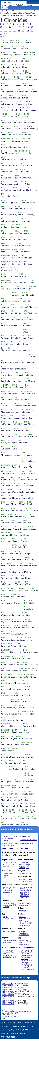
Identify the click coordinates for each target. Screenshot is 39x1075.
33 (13, 436)
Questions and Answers (24, 1023)
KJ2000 (21, 881)
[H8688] (26, 674)
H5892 (3, 631)
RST (28, 950)
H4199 (13, 508)
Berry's (4, 1033)
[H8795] (8, 262)
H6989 (30, 403)
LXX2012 (6, 907)
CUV (20, 941)
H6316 (22, 108)
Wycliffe (5, 887)
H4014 (3, 816)
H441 (14, 785)
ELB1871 (22, 924)
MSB (7, 866)
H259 (2, 268)
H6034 (3, 520)
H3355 (3, 286)
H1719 (10, 132)
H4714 (9, 108)
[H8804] (8, 138)
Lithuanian (29, 964)
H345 (2, 563)
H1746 (14, 385)
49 (21, 726)
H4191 (18, 638)
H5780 (3, 237)
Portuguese (28, 966)
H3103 (26, 317)
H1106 (3, 625)
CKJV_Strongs (25, 897)
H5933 (3, 798)
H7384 (25, 83)
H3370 (11, 416)
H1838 (13, 631)
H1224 (19, 644)
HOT (20, 911)
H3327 (15, 360)
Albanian (24, 950)
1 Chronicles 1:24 (8, 991)
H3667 (28, 108)
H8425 (3, 89)
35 (17, 473)
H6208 (3, 206)
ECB (20, 868)
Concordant (22, 866)
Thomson (6, 903)
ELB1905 (28, 924)
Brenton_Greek (7, 905)
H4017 (26, 379)
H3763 (3, 582)
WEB (4, 864)
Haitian (30, 957)
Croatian (30, 952)
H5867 (12, 225)
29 (5, 33)
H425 (21, 804)
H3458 (21, 360)
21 (5, 30)
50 (31, 738)
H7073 (3, 496)
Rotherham (26, 864)
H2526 (3, 58)
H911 (10, 674)
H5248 (14, 138)
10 (31, 23)
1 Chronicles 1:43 (8, 1002)
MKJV (25, 879)
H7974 (14, 249)
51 (26, 781)
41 (18, 566)
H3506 (23, 576)
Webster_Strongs (25, 890)
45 (21, 652)
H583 (18, 40)
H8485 (10, 391)
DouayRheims (7, 892)
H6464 (3, 761)
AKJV (8, 864)
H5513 (17, 206)
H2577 (3, 218)
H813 (13, 83)
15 (14, 27)
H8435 (3, 366)
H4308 (26, 773)
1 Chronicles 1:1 (7, 984)
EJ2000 (9, 957)
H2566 (3, 576)
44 (26, 634)
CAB (14, 905)
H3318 (17, 169)
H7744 (26, 422)
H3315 (9, 58)
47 (12, 695)
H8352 (12, 40)
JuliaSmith (25, 862)
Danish (27, 954)
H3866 (28, 151)
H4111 (3, 46)
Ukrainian (31, 969)
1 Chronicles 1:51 (8, 1004)
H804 (18, 225)
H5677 (14, 255)
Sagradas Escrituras (9, 940)
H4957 (3, 705)
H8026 (24, 292)
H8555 (10, 496)
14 (10, 27)
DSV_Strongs (10, 931)
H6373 (32, 804)
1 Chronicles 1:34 (8, 996)
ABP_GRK (22, 903)
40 (19, 541)
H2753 (3, 533)
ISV (27, 874)
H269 (14, 539)
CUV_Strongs (26, 941)
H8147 (14, 262)
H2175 (3, 416)
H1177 (14, 730)
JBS (12, 942)
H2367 (14, 656)
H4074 (3, 71)
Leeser (5, 954)
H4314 (15, 779)
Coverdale (11, 887)
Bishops (10, 890)
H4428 (3, 600)
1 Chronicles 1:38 (8, 1000)
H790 (11, 576)
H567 (2, 194)
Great (10, 889)
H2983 (28, 188)
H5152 (18, 342)
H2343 (11, 237)
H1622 (3, 200)
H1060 (3, 188)
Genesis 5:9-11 (7, 1016)
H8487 (3, 489)
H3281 (29, 477)
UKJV (26, 881)
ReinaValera (7, 942)
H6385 (3, 280)
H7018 (28, 40)
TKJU (30, 881)
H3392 (20, 299)
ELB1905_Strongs (24, 925)
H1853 (27, 305)
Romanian (24, 969)
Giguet (21, 931)
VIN (30, 874)
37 (33, 498)
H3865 (17, 231)
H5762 (3, 693)
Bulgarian (24, 952)
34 (33, 455)
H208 (2, 557)
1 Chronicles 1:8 (7, 987)
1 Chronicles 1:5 (7, 986)
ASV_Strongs (24, 892)
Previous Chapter (18, 13)
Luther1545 (22, 917)
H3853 (16, 157)
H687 (25, 520)
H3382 (14, 46)
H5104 (15, 718)
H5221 (20, 674)
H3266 (18, 477)
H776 (15, 145)
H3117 (3, 274)
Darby (20, 864)
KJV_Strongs (24, 889)
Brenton (11, 903)
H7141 (3, 483)
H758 (26, 231)
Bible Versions (16, 11)
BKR (22, 954)
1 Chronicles (32, 11)
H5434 (26, 114)
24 (19, 30)
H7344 (3, 718)
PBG (22, 966)
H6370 (13, 409)
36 (12, 486)
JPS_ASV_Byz (7, 955)
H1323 (26, 767)
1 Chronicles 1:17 (8, 989)
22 (10, 30)
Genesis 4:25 (6, 1011)
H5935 (25, 545)
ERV (10, 862)
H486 (14, 292)
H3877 (10, 514)
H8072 (25, 699)
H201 (10, 489)
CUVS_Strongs (24, 944)
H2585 (23, 46)
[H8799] (23, 638)
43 (27, 597)
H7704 (3, 681)
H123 (2, 613)
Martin (21, 933)
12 (1, 27)
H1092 (3, 588)
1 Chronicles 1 (5, 16)
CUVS (21, 942)
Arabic (33, 950)
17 (23, 27)
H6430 (3, 175)
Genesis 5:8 (6, 1013)
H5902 (34, 816)
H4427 (26, 600)
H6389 (13, 268)
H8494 (16, 77)
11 (35, 23)
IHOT (4, 877)
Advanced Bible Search (28, 840)
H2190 (10, 588)
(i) (4, 36)
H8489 (3, 662)
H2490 (23, 138)
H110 (14, 379)
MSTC (21, 879)
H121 (4, 40)
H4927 (5, 385)
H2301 (3, 391)
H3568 (3, 108)
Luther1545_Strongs (25, 918)
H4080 (3, 422)
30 (1, 387)
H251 (15, 280)
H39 (12, 311)
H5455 (3, 126)
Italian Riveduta (26, 962)
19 (32, 27)
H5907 (3, 736)
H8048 (3, 508)
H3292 (21, 588)
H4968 (3, 52)
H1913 (3, 305)
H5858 (3, 311)
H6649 (29, 514)
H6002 (21, 496)
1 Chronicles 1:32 (8, 995)
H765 (18, 594)
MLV (27, 868)
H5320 (3, 163)
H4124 (13, 681)
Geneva (5, 890)
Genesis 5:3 (26, 1011)
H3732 (17, 175)
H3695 (3, 169)
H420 (13, 446)
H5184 (21, 502)
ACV (23, 868)
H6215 (3, 471)
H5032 (27, 372)
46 (37, 664)
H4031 (21, 65)
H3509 (15, 798)
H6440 (11, 613)
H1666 (20, 237)
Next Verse (15, 16)
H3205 (3, 138)
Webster (11, 952)
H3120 (14, 71)
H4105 (11, 767)
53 (1, 812)
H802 (11, 761)
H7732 (17, 514)
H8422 (24, 71)
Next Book (33, 16)
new (24, 11)
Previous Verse (30, 13)
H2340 (24, 200)
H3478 (8, 471)
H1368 (3, 145)
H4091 (24, 416)
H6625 (21, 163)
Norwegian (24, 967)
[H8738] (8, 280)
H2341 (3, 120)
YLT (7, 862)
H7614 (3, 132)
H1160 (16, 625)
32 (12, 406)
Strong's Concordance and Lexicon (17, 1026)
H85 (9, 348)
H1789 (3, 526)
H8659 (11, 95)
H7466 (3, 342)
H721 (2, 212)
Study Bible (5, 11)
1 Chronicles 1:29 (8, 993)
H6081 (10, 440)
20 (1, 30)
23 (14, 30)
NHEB (5, 957)
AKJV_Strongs (24, 896)
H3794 (24, 95)
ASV (14, 862)
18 (28, 27)
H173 (2, 804)
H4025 (20, 816)
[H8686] (8, 465)
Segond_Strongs (24, 935)
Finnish (30, 955)
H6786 (20, 212)
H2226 (29, 502)
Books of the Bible (26, 843)
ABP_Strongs (24, 887)
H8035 (32, 52)
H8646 (25, 342)
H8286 (11, 342)
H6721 (27, 181)
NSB (23, 874)
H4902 (3, 77)
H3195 (23, 391)
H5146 (26, 52)
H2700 (3, 299)
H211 (2, 317)
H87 (2, 348)
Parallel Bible (25, 836)
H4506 (3, 551)
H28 (2, 446)
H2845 (15, 188)
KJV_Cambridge (8, 950)
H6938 (3, 379)
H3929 (15, 52)
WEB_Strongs (24, 894)
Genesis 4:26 (17, 1011)
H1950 (8, 533)
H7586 (32, 711)
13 (5, 27)
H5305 (29, 391)
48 (33, 708)
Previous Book (5, 13)
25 (23, 30)
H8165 (3, 514)
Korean (23, 964)
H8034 (26, 262)
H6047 (3, 157)
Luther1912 (22, 920)
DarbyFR (26, 931)
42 (13, 584)
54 (9, 818)
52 (22, 800)
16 (19, 27)
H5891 (3, 440)
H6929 (3, 397)
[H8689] (29, 138)
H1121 (23, 58)
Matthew (5, 889)
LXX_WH (29, 903)
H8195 (27, 551)
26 (28, 30)
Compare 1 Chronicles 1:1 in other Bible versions (10, 838)
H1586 (14, 65)
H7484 (26, 120)
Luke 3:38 (14, 1013)
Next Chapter (24, 16)
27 (32, 30)
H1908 (33, 668)
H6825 (21, 489)
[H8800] (8, 619)
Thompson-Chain (23, 1030)
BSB (4, 866)
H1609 (28, 489)
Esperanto (24, 955)
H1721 (3, 102)
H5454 (15, 120)
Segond (25, 933)
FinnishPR (24, 957)
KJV (4, 862)
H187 (12, 305)
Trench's (14, 1033)
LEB (12, 864)
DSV (4, 931)
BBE (20, 874)
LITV (28, 866)
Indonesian (24, 960)
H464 (2, 477)
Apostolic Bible (8, 1037)
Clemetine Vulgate (8, 918)
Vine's (22, 1033)
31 (19, 393)
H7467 (11, 477)
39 (13, 529)
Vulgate (5, 917)
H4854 (27, 385)
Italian (30, 960)
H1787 (13, 520)
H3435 (15, 422)
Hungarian (24, 959)
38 (24, 510)
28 (1, 33)
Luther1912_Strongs (25, 922)
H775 (2, 231)
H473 (2, 95)
